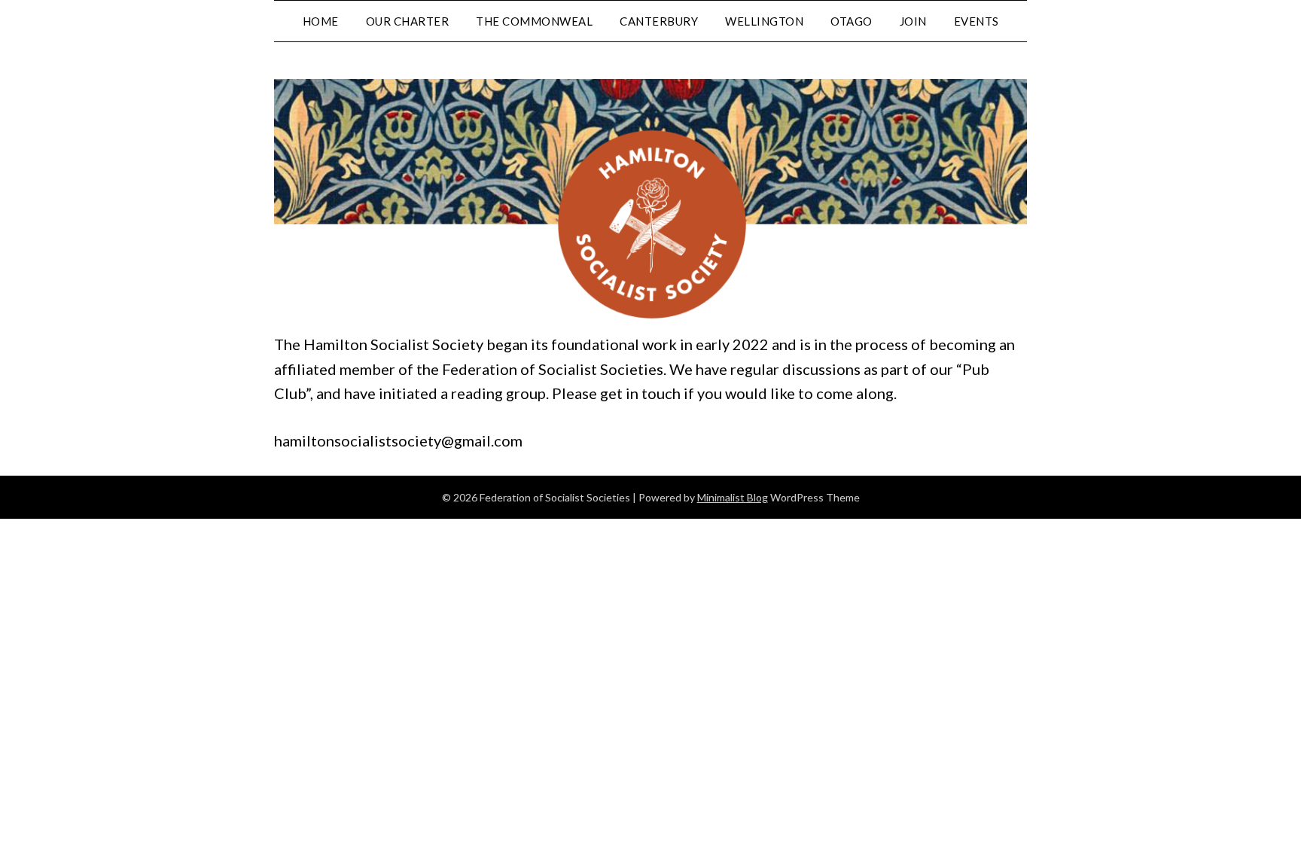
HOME (321, 21)
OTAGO (851, 21)
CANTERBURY (659, 21)
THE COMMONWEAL (534, 21)
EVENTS (976, 21)
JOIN (913, 21)
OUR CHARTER (407, 21)
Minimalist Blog (732, 497)
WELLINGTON (764, 21)
